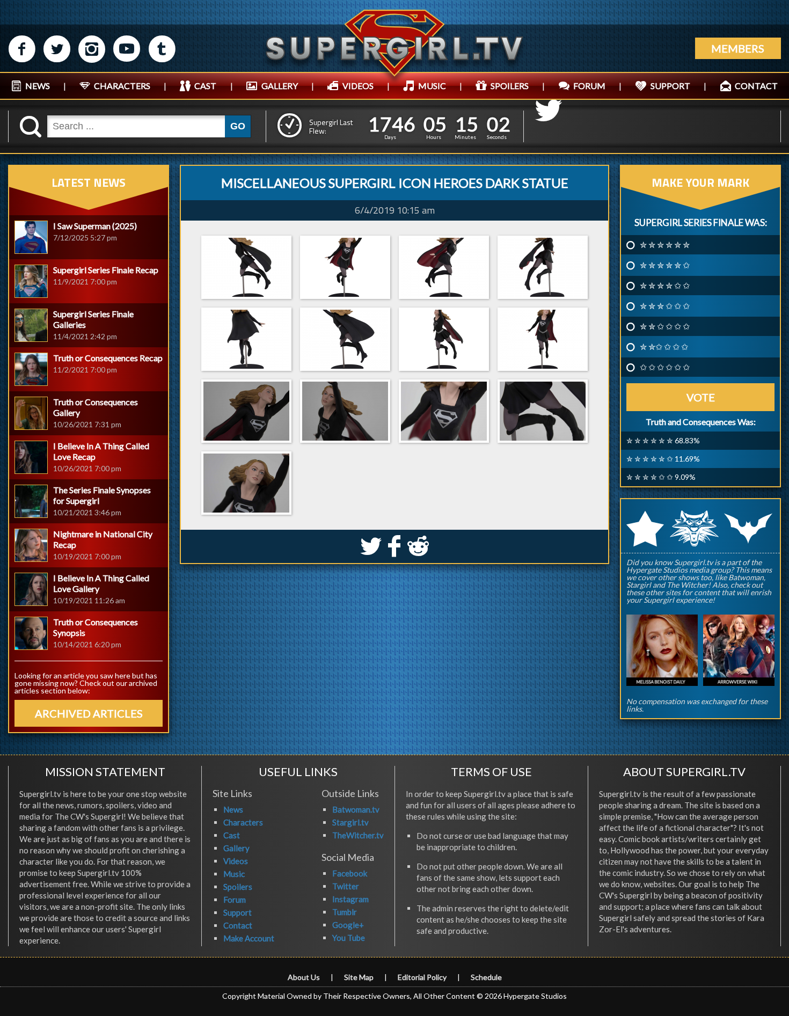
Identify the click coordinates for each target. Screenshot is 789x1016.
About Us (304, 977)
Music (234, 874)
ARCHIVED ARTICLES (89, 713)
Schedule (486, 977)
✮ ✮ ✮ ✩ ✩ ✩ (665, 306)
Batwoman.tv (355, 809)
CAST (205, 86)
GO (237, 126)
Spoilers (237, 886)
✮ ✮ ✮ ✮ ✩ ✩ (665, 285)
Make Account (248, 938)
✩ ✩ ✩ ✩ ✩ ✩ (665, 367)
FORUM (589, 86)
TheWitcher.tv (358, 835)
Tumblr (344, 912)
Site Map (359, 977)
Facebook (349, 873)
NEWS (37, 86)
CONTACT (756, 86)
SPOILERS (510, 86)
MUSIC (432, 86)
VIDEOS (358, 86)
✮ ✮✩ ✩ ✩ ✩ (664, 346)
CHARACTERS (122, 86)
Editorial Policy (422, 977)
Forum (234, 899)
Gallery (236, 848)
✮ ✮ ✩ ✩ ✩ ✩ (665, 326)
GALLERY (279, 86)
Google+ (348, 925)
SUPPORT (670, 86)
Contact (237, 925)
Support (237, 912)
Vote (700, 397)
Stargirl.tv (350, 822)
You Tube (348, 937)
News (233, 809)
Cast (231, 835)
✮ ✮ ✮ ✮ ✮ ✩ (665, 265)
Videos (235, 861)
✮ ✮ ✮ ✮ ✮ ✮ (665, 244)
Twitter (345, 886)
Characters (243, 822)
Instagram (350, 899)
